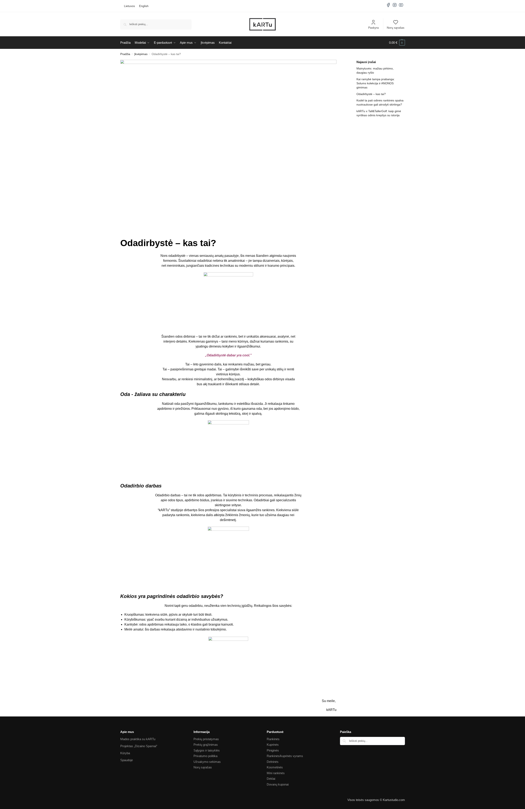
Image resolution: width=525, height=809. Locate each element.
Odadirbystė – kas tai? (371, 94)
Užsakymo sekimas (207, 761)
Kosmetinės (275, 767)
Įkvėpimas (140, 54)
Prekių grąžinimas (205, 744)
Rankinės (273, 739)
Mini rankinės (276, 773)
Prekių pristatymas (206, 739)
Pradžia (125, 54)
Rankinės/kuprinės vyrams (285, 756)
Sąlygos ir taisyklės (206, 750)
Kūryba (125, 753)
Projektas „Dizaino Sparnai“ (138, 746)
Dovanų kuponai (278, 784)
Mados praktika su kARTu (137, 739)
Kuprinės (273, 744)
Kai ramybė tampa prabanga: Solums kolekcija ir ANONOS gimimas (375, 83)
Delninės (272, 761)
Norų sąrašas (395, 27)
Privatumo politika (205, 756)
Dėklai (271, 778)
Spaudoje (126, 760)
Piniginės (273, 750)
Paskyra (373, 27)
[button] (397, 42)
